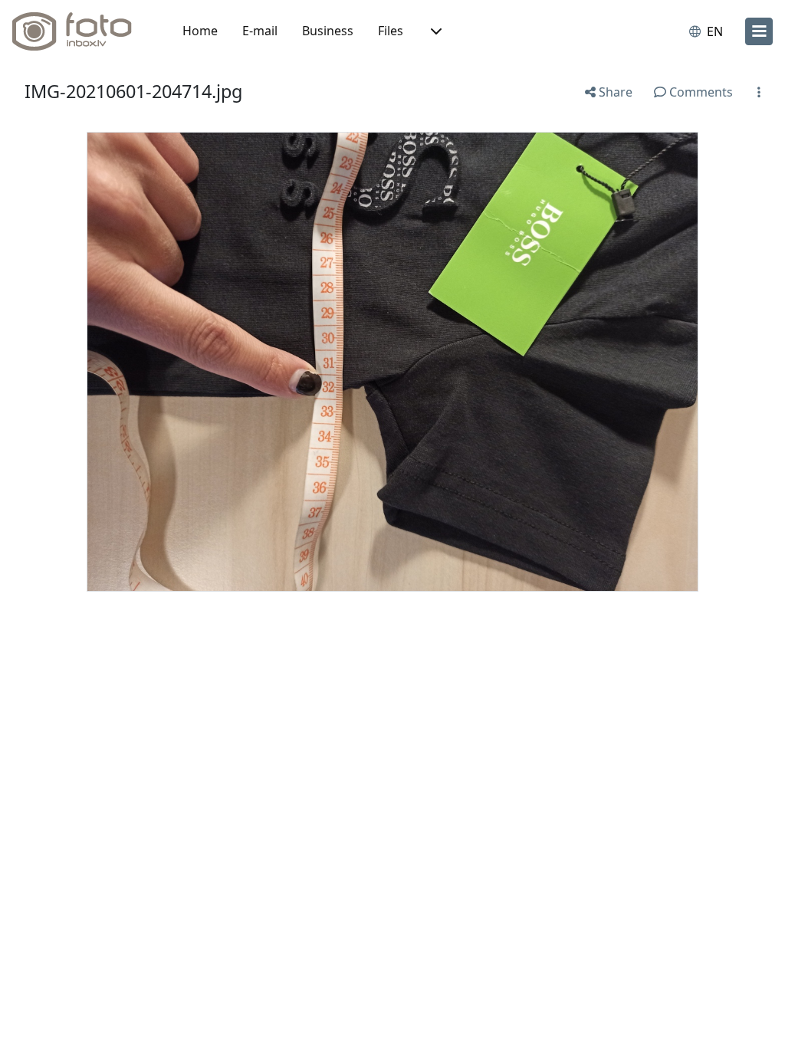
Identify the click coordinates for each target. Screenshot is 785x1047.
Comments (699, 92)
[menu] (759, 31)
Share (614, 92)
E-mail (260, 30)
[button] (435, 31)
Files (390, 30)
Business (327, 30)
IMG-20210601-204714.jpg (133, 91)
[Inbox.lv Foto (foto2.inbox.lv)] (80, 31)
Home (200, 30)
